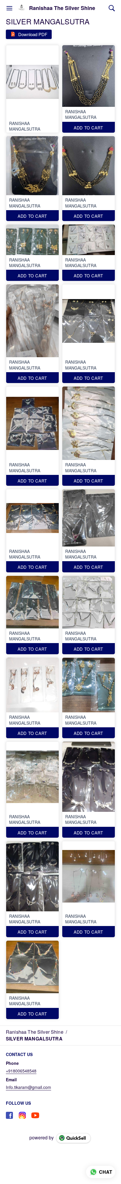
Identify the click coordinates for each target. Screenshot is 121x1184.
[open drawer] (9, 8)
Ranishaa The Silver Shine (62, 8)
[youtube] (35, 1115)
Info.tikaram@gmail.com (28, 1087)
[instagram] (22, 1115)
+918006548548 (21, 1071)
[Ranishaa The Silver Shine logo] (21, 8)
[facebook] (9, 1115)
